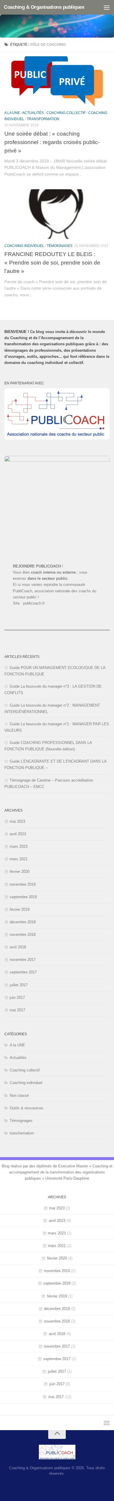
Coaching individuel (24, 246)
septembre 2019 (23, 897)
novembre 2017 (23, 959)
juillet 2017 (19, 985)
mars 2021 (18, 859)
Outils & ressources (26, 1108)
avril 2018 (18, 947)
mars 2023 (18, 846)
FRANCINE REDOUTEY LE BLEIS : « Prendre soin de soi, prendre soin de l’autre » (52, 262)
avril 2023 (18, 834)
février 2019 (20, 909)
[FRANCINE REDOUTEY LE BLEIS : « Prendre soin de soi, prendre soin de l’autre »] (57, 214)
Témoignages (59, 246)
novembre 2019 (23, 884)
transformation (43, 119)
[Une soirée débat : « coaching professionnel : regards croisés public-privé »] (57, 81)
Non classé (19, 1095)
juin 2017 (17, 997)
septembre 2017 (23, 972)
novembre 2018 (23, 934)
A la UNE (12, 113)
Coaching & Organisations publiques (44, 7)
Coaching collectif (66, 113)
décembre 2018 (23, 922)
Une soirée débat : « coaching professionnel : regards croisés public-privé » (52, 142)
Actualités (33, 113)
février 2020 (20, 871)
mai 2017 (17, 1010)
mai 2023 (17, 821)
